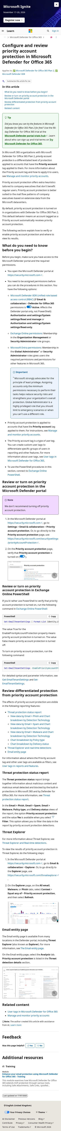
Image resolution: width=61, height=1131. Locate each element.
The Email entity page (32, 948)
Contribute (7, 1123)
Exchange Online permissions (26, 333)
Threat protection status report (24, 712)
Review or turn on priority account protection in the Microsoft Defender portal (29, 97)
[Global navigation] (3, 30)
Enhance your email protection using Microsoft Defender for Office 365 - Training (30, 1075)
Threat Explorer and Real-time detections (24, 842)
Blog (40, 1119)
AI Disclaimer (8, 1119)
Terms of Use (8, 1127)
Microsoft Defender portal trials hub (25, 135)
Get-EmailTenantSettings (15, 679)
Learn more (15, 1025)
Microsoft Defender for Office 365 (26, 37)
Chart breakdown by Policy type (27, 739)
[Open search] (48, 30)
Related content (12, 108)
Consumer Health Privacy (40, 1123)
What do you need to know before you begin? (26, 92)
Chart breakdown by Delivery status (29, 743)
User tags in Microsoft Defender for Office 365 (33, 1011)
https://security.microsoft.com (24, 275)
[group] (30, 622)
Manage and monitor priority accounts (27, 176)
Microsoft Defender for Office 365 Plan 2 (35, 70)
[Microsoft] (30, 31)
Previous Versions (26, 1119)
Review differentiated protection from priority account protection (30, 103)
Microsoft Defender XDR (13, 74)
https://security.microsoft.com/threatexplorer (32, 875)
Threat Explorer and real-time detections (29, 747)
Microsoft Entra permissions (25, 347)
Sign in (55, 30)
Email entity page (17, 751)
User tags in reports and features (20, 766)
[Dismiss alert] (56, 4)
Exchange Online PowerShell (31, 608)
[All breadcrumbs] (4, 37)
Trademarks (23, 1127)
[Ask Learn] (51, 37)
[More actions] (56, 37)
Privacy (19, 1123)
